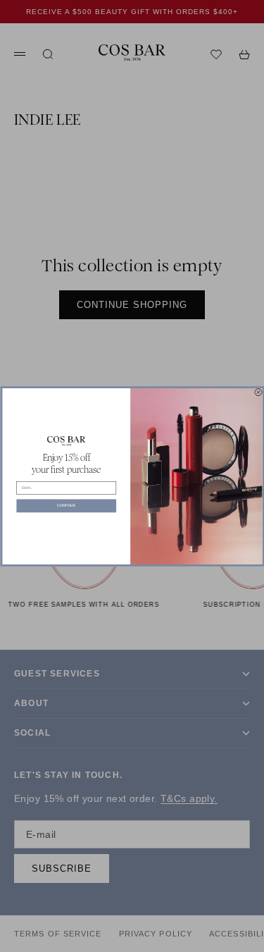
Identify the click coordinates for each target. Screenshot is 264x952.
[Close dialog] (257, 391)
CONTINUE (66, 505)
